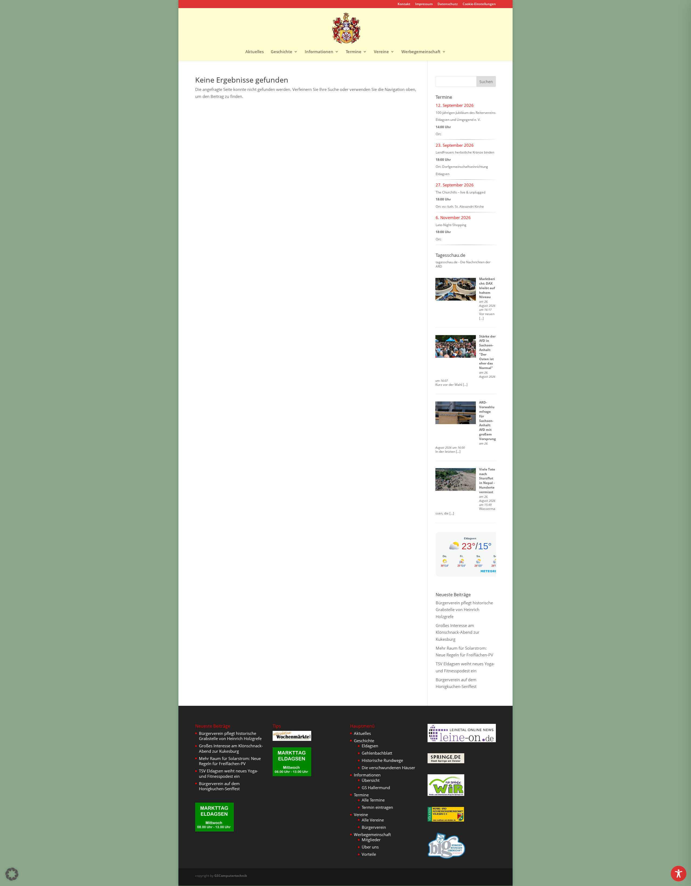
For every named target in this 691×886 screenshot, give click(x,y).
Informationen (319, 52)
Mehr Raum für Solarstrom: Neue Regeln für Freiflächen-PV (230, 761)
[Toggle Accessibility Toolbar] (678, 873)
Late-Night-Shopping (451, 225)
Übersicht (371, 780)
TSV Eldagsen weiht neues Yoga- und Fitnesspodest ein (228, 773)
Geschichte (281, 52)
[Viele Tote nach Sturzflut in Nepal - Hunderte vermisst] (455, 479)
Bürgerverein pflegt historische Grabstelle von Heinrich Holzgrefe (464, 609)
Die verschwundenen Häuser (388, 767)
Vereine (381, 52)
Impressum (424, 4)
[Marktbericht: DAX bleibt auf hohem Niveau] (455, 289)
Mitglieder (371, 839)
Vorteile (369, 854)
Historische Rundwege (382, 760)
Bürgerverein (374, 827)
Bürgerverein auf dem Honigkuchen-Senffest (219, 786)
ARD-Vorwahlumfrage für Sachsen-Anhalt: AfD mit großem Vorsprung (487, 420)
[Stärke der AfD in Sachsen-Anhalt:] (455, 346)
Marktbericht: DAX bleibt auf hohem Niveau (487, 288)
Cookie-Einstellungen (479, 4)
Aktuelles (254, 52)
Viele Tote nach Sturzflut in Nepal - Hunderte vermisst (487, 480)
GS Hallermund (376, 787)
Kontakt (404, 4)
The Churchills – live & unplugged (460, 192)
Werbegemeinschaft (421, 52)
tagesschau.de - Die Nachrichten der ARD (463, 264)
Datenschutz (448, 4)
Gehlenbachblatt (377, 753)
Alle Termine (373, 800)
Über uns (370, 847)
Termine (353, 52)
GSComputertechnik (230, 875)
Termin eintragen (377, 807)
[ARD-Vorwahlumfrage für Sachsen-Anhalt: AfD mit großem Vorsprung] (455, 412)
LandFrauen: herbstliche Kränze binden (465, 152)
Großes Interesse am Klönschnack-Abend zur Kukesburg (457, 632)
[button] (12, 874)
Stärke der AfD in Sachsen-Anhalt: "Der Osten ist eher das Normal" (487, 352)
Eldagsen (370, 745)
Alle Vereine (373, 820)
